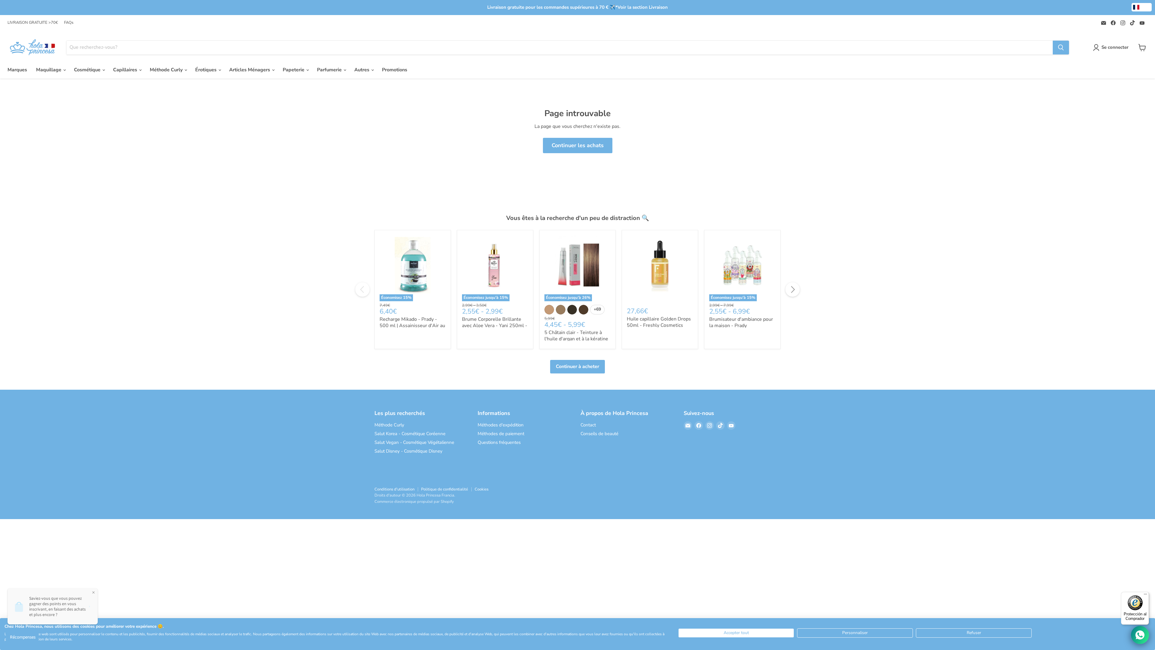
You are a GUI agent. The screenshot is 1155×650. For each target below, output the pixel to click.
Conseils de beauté (599, 434)
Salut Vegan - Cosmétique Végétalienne (414, 442)
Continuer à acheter (577, 366)
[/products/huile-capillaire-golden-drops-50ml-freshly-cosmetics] (660, 268)
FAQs (68, 22)
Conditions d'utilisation (394, 489)
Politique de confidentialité (444, 489)
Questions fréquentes (499, 442)
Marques (17, 70)
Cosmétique (88, 70)
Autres (362, 70)
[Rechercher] (1061, 47)
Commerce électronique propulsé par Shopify (414, 501)
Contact (588, 425)
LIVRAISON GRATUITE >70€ (33, 22)
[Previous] (362, 289)
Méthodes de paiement (501, 434)
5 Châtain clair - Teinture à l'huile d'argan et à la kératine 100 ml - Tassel (576, 338)
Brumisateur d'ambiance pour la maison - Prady (741, 322)
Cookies (481, 489)
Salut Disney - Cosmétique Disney (408, 451)
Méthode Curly (167, 70)
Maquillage (49, 70)
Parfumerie (330, 70)
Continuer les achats (578, 145)
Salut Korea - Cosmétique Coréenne (409, 434)
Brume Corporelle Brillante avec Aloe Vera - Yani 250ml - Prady (494, 325)
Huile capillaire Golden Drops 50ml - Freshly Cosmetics (659, 322)
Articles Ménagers (250, 70)
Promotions (394, 70)
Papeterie (294, 70)
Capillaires (125, 70)
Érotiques (206, 70)
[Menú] (1145, 595)
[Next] (792, 289)
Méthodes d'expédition (501, 425)
